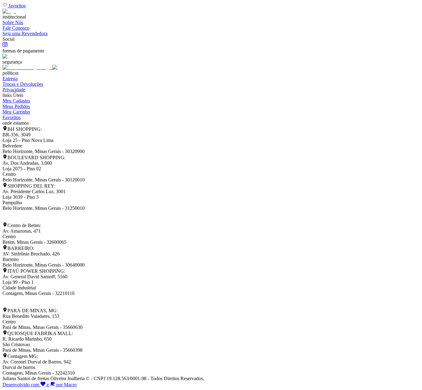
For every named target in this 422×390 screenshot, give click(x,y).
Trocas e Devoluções (22, 84)
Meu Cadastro (16, 100)
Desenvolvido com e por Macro (39, 384)
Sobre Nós (12, 22)
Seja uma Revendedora (25, 33)
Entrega (10, 78)
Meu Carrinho (16, 111)
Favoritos (11, 117)
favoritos (16, 5)
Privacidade (13, 89)
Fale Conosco (15, 28)
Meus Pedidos (16, 106)
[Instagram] (4, 45)
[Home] (9, 11)
